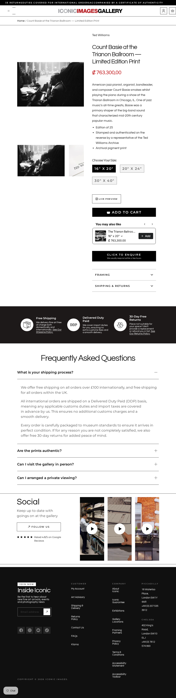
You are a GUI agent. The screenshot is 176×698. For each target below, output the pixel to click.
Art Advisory (78, 597)
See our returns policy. (142, 332)
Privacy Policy (116, 642)
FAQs (74, 636)
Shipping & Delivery (77, 606)
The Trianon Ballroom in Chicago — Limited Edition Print (122, 231)
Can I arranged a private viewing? (47, 478)
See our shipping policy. (49, 330)
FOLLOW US (40, 526)
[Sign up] (46, 611)
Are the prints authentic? (39, 451)
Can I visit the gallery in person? (45, 464)
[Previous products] (144, 224)
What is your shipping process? (45, 372)
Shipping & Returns (112, 286)
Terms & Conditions (118, 653)
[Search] (13, 10)
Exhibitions (118, 610)
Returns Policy (75, 617)
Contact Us (77, 627)
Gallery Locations (117, 620)
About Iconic (115, 590)
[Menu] (9, 11)
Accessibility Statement (119, 664)
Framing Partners (117, 631)
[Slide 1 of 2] (41, 160)
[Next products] (152, 224)
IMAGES (62, 679)
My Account (77, 588)
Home (21, 20)
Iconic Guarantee (118, 601)
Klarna (75, 644)
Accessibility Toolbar (119, 675)
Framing (102, 274)
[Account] (163, 10)
